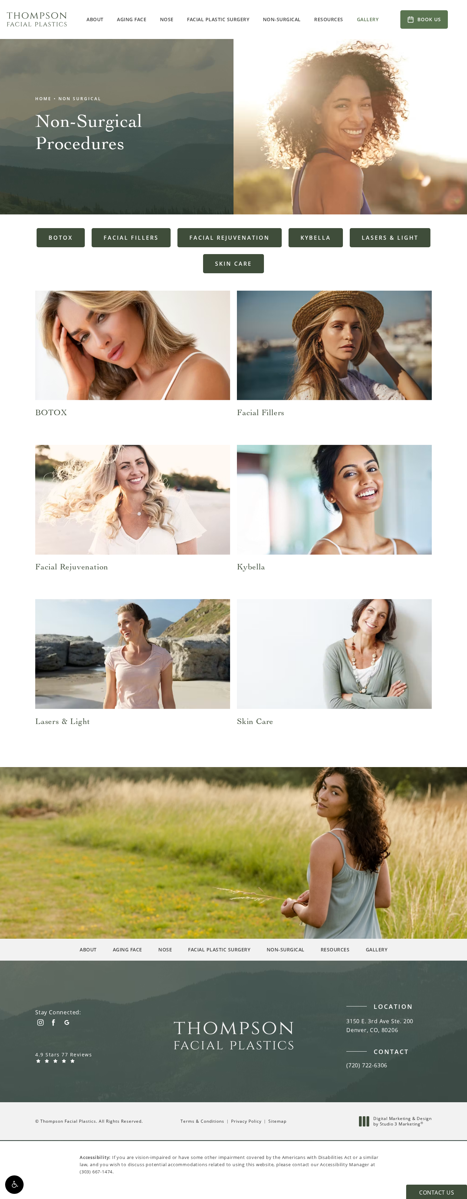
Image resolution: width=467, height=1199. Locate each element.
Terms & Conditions (202, 1121)
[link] (78, 1057)
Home (43, 98)
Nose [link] (167, 19)
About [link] (95, 19)
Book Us (429, 19)
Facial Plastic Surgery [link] (218, 19)
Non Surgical (80, 98)
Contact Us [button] (436, 1192)
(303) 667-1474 (96, 1172)
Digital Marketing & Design (402, 1121)
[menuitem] (96, 19)
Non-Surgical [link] (282, 19)
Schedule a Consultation (76, 831)
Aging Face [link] (131, 19)
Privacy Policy (246, 1121)
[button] (14, 1184)
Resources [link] (328, 19)
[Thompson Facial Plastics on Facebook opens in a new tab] (53, 1022)
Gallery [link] (368, 19)
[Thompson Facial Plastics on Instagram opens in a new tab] (40, 1022)
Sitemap (277, 1121)
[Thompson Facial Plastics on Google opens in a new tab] (67, 1022)
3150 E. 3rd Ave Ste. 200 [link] (379, 1025)
